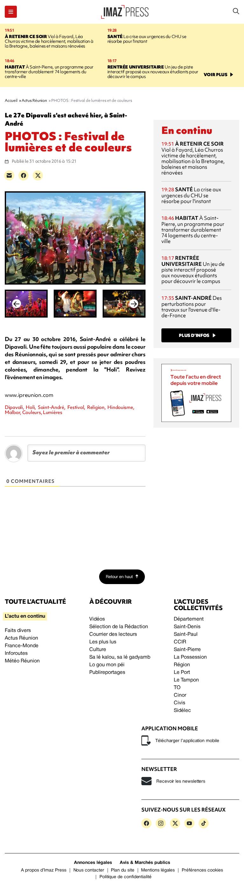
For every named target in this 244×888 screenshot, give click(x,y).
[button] (11, 12)
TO (177, 688)
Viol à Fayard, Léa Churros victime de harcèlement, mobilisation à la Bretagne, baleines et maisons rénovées (49, 41)
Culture (97, 650)
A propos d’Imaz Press (43, 870)
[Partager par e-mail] (9, 175)
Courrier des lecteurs (113, 634)
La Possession (190, 657)
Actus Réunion (21, 638)
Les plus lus (102, 642)
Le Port (182, 672)
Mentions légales (158, 870)
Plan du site (122, 870)
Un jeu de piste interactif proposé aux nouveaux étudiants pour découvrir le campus (152, 71)
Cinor (180, 695)
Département (189, 619)
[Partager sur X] (38, 175)
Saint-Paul (186, 634)
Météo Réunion (22, 661)
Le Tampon (186, 680)
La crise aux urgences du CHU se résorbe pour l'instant (146, 39)
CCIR (180, 642)
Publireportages (107, 672)
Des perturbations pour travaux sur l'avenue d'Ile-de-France (191, 306)
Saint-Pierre (187, 650)
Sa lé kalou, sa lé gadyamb (119, 657)
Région (182, 665)
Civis (179, 703)
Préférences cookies (202, 870)
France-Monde (21, 646)
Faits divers (18, 630)
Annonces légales (93, 863)
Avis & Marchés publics (145, 863)
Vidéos (97, 619)
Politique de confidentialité (125, 877)
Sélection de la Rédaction (118, 627)
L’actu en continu (25, 616)
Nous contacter (88, 870)
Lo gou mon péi (107, 665)
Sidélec (182, 710)
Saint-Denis (187, 627)
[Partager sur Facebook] (23, 175)
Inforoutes (16, 653)
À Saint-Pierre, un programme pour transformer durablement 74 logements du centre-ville (49, 71)
